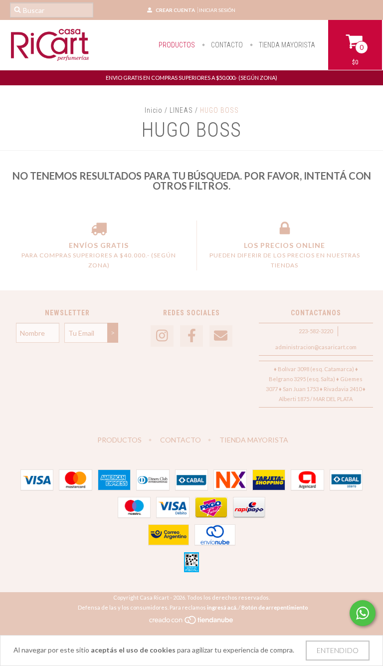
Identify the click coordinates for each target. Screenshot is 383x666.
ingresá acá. (222, 607)
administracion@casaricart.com (316, 347)
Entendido (338, 650)
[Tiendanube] (191, 622)
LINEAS (181, 110)
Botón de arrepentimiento (274, 607)
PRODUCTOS (177, 45)
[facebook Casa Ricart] (191, 336)
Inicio (154, 110)
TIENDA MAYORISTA (286, 45)
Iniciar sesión (217, 10)
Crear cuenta (175, 10)
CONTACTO (226, 45)
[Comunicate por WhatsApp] (363, 613)
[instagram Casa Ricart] (162, 336)
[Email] (220, 336)
